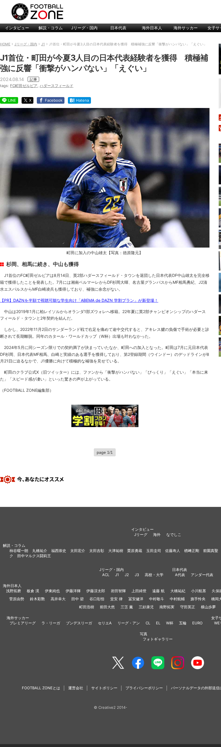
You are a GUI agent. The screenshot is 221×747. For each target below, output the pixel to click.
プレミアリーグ (22, 623)
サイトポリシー (104, 688)
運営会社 (75, 688)
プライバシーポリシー (144, 688)
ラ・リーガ (50, 623)
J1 (117, 574)
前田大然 (107, 607)
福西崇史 (58, 550)
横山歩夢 (208, 607)
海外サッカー (186, 27)
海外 (157, 534)
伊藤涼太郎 (95, 590)
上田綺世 (139, 590)
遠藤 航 (158, 590)
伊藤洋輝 (73, 590)
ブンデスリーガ (79, 623)
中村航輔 (177, 599)
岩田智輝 (118, 590)
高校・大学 (154, 574)
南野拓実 (166, 607)
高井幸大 (58, 599)
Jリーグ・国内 (84, 27)
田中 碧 (77, 599)
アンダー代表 (202, 574)
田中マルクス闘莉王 (34, 555)
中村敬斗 (156, 599)
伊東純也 (52, 590)
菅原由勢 (16, 599)
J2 (127, 574)
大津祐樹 (115, 550)
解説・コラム (51, 27)
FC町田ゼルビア (23, 85)
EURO (197, 623)
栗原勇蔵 (134, 550)
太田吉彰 (96, 550)
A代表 (180, 574)
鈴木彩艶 (37, 599)
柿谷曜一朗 (18, 550)
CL (148, 623)
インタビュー (17, 27)
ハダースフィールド (56, 85)
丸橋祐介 (39, 550)
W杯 (169, 623)
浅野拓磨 (13, 590)
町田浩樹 (86, 607)
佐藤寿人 (172, 550)
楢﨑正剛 (191, 550)
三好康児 (146, 607)
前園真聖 (210, 550)
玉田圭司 (153, 550)
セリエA (105, 623)
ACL (105, 574)
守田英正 (187, 607)
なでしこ (173, 534)
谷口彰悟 (96, 599)
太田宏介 (77, 550)
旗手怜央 (197, 599)
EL (158, 623)
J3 (137, 574)
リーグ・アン (128, 623)
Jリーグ (140, 534)
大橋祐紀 (177, 590)
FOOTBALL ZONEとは (41, 688)
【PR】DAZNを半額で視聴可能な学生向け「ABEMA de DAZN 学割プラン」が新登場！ (79, 300)
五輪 (182, 623)
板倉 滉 (33, 590)
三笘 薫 (127, 607)
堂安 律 (116, 599)
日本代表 (118, 27)
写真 (143, 634)
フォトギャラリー (158, 639)
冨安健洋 (135, 599)
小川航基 (198, 590)
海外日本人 (152, 27)
